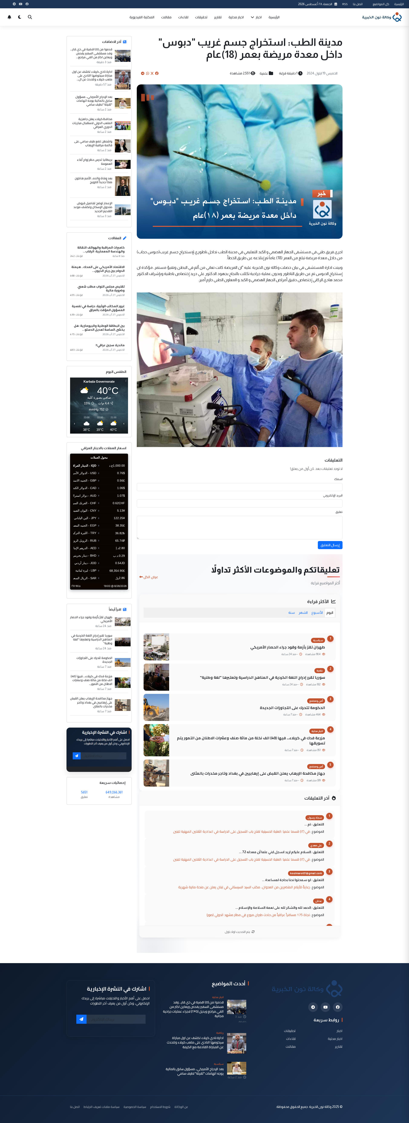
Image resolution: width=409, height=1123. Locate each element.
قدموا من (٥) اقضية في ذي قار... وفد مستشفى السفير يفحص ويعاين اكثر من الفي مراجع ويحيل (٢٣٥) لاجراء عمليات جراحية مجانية (193, 1009)
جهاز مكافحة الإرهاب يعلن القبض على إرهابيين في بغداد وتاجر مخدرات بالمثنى (257, 773)
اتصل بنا (358, 4)
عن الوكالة (181, 1107)
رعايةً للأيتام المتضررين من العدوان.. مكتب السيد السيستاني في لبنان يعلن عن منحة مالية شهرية (244, 887)
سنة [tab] (291, 612)
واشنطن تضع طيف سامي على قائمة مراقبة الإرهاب (93, 143)
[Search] (30, 17)
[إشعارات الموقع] (9, 17)
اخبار (258, 17)
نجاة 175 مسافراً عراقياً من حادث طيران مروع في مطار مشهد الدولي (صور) (258, 915)
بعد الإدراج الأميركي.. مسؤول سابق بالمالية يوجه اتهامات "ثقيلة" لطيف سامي (93, 101)
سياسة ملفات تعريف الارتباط (102, 1107)
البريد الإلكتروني (333, 495)
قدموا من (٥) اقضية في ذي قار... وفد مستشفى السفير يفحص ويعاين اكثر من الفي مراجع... (91, 53)
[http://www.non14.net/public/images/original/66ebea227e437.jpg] (240, 369)
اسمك (338, 479)
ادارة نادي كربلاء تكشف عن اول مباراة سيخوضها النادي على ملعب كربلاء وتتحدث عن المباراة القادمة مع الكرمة (195, 1042)
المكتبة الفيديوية (142, 17)
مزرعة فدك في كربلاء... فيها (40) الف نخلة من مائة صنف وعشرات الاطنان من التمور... (91, 680)
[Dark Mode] (19, 17)
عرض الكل (151, 576)
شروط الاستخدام (160, 1107)
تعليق (339, 512)
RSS (345, 4)
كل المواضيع (381, 4)
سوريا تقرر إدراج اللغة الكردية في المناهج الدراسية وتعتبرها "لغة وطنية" (262, 677)
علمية (264, 73)
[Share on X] (152, 73)
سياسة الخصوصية (135, 1107)
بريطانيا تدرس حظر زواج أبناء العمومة (94, 161)
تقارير (218, 17)
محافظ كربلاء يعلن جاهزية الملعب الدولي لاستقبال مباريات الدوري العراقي (92, 123)
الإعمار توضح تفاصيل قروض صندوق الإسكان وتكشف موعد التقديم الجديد (92, 207)
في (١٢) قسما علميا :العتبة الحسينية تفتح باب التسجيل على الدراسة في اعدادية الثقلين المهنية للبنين (241, 831)
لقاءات (183, 17)
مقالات (166, 17)
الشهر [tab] (303, 612)
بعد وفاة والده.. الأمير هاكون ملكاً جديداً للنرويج (93, 180)
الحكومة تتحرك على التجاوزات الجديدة (292, 707)
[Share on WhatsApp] (147, 73)
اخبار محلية (236, 17)
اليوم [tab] (330, 612)
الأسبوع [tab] (317, 612)
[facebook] (338, 1007)
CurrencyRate (118, 592)
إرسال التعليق (330, 545)
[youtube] (325, 1007)
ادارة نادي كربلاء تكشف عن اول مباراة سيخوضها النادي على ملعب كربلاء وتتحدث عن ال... (92, 75)
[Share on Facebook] (156, 73)
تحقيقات (201, 17)
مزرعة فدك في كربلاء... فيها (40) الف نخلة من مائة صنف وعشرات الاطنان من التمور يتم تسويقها (251, 740)
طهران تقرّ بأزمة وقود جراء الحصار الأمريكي (287, 647)
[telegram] (313, 1007)
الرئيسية (399, 4)
